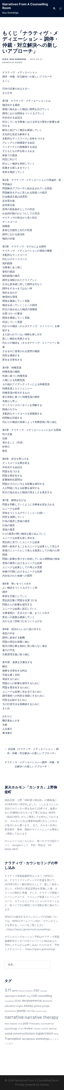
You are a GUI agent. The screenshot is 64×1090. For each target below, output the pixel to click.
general (37, 1006)
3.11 (8, 990)
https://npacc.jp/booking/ (40, 949)
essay (28, 1006)
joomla (21, 1011)
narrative (14, 1017)
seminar (53, 1028)
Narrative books (12, 62)
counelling (45, 995)
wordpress (28, 1038)
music (44, 1011)
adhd (14, 990)
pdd (25, 1023)
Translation (13, 1039)
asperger (43, 991)
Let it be (30, 1011)
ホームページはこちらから (19, 840)
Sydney (44, 1084)
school (44, 1028)
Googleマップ (20, 845)
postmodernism (47, 1024)
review (28, 1028)
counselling (9, 1001)
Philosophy (34, 1023)
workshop (42, 1039)
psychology (11, 1028)
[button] (54, 8)
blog (28, 996)
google (45, 1006)
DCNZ (17, 1000)
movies (38, 1011)
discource (47, 1001)
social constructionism (20, 1033)
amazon (29, 991)
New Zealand (11, 1024)
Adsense (21, 991)
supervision (44, 1033)
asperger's (11, 995)
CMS (34, 995)
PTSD (20, 1029)
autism (22, 995)
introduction (10, 1011)
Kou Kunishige (18, 59)
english (19, 1006)
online (20, 1024)
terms (56, 1034)
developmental (32, 1000)
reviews (37, 1028)
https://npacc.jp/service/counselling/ (28, 929)
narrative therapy (41, 1017)
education (10, 1006)
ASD (36, 990)
